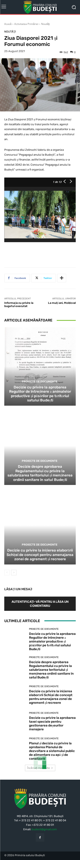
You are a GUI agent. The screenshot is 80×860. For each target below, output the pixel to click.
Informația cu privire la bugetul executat (18, 304)
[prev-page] (7, 572)
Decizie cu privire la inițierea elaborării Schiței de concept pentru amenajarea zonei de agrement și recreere (40, 554)
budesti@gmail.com (44, 829)
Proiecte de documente (39, 381)
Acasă (8, 24)
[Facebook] (40, 837)
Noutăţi (45, 24)
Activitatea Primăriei (26, 24)
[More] (61, 278)
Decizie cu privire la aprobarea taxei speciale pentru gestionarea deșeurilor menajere (52, 723)
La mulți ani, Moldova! (62, 302)
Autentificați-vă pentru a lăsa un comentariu (40, 603)
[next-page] (13, 572)
